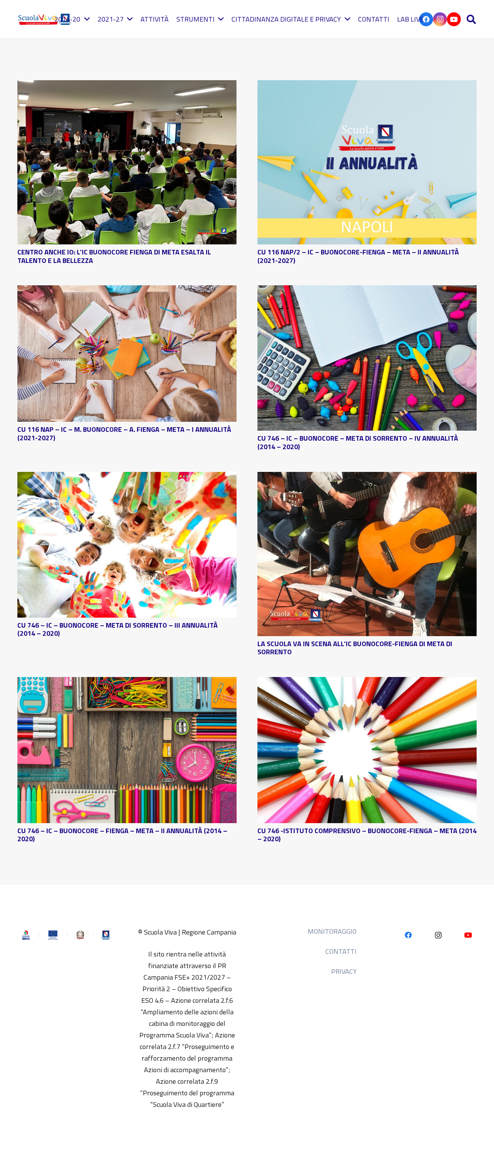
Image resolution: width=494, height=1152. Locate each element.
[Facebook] (408, 935)
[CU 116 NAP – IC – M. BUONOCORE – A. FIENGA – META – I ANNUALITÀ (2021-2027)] (127, 291)
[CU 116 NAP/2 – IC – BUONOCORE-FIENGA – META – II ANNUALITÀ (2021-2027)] (367, 86)
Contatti (341, 951)
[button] (471, 19)
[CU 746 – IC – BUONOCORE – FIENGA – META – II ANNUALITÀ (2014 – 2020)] (127, 682)
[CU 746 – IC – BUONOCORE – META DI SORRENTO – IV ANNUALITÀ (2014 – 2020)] (367, 291)
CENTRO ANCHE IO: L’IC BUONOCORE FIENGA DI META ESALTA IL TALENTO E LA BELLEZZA (114, 256)
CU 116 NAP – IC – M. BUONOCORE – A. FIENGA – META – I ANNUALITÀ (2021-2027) (124, 433)
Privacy (344, 971)
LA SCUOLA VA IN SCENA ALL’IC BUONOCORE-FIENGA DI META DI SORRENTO (354, 647)
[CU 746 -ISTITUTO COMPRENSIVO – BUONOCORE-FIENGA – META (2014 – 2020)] (367, 682)
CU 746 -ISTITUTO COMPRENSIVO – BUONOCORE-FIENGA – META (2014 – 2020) (367, 834)
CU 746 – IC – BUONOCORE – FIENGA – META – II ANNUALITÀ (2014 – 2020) (122, 834)
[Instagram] (440, 19)
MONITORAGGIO (332, 931)
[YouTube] (454, 19)
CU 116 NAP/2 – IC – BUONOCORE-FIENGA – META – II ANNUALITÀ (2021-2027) (358, 256)
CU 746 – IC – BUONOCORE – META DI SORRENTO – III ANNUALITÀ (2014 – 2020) (117, 629)
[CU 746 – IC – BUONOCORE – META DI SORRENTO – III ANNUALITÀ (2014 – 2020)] (127, 477)
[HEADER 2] (45, 19)
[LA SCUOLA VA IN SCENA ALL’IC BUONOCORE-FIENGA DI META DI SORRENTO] (367, 477)
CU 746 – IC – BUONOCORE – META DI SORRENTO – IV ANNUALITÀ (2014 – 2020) (357, 442)
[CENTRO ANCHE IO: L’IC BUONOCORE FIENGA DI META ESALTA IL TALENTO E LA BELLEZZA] (127, 86)
